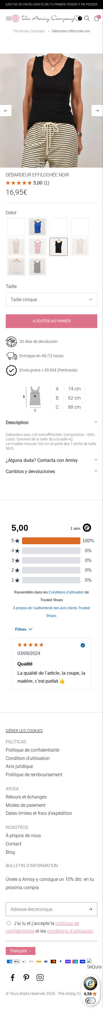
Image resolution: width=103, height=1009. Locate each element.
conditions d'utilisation (70, 931)
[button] (16, 227)
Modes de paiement (25, 805)
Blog (10, 852)
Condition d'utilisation (28, 758)
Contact (13, 844)
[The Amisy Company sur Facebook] (12, 979)
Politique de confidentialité (32, 750)
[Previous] (5, 110)
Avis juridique (19, 766)
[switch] (90, 1001)
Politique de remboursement (34, 774)
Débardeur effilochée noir (71, 31)
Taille (11, 286)
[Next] (97, 110)
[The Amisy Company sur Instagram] (40, 979)
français (18, 951)
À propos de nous (23, 835)
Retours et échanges (26, 797)
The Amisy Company (29, 31)
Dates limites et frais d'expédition (39, 813)
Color (11, 212)
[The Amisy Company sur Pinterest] (26, 979)
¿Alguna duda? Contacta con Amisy (42, 460)
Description (17, 422)
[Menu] (8, 18)
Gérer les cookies (24, 730)
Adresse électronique (29, 902)
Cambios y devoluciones (30, 471)
